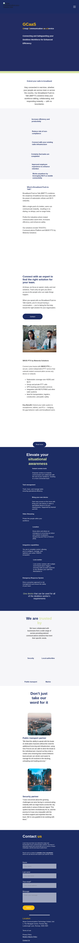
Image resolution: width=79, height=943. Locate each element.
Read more (39, 444)
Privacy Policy (27, 934)
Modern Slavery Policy (30, 937)
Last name (26, 872)
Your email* (27, 882)
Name (25, 862)
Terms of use (27, 930)
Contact (32, 316)
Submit (28, 908)
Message (26, 891)
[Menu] (74, 7)
